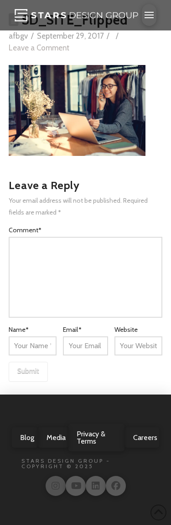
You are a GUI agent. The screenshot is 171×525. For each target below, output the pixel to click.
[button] (149, 15)
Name (19, 329)
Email (72, 329)
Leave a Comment (39, 47)
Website (126, 329)
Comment (25, 230)
